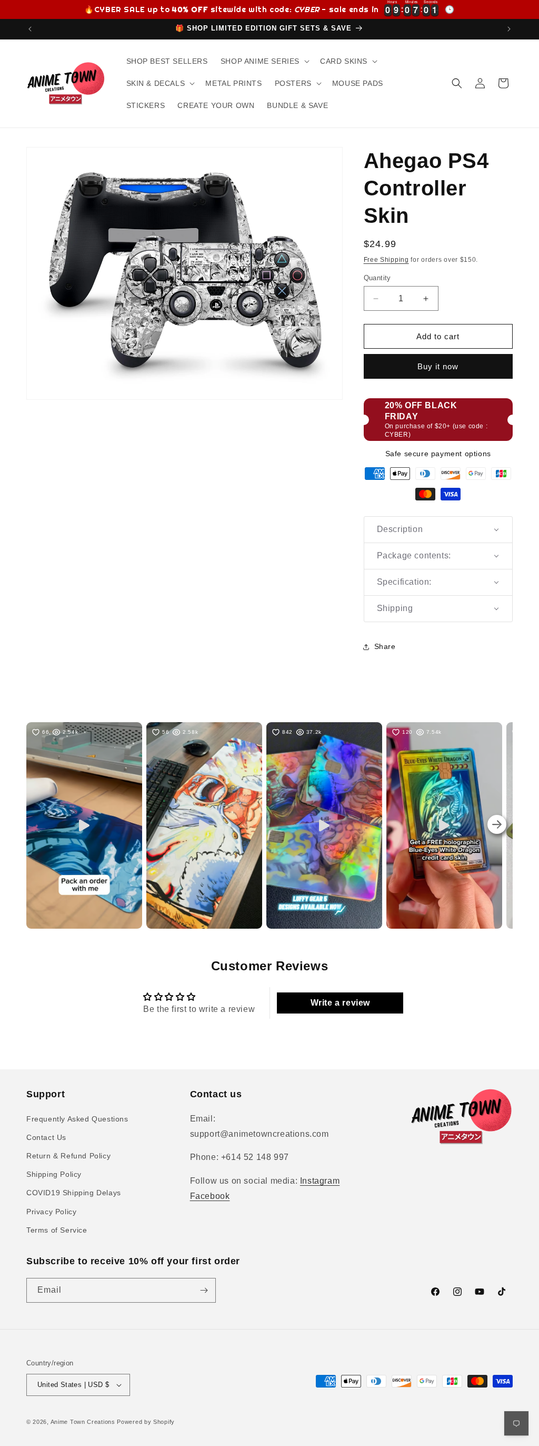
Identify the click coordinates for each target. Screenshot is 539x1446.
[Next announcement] (509, 29)
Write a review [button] (340, 1002)
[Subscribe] (203, 1290)
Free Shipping (386, 259)
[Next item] (496, 825)
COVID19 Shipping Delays (73, 1192)
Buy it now (437, 366)
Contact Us (46, 1137)
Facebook (210, 1196)
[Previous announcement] (30, 29)
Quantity (377, 278)
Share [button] (385, 646)
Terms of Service (56, 1230)
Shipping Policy (54, 1174)
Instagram (320, 1180)
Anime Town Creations (83, 1422)
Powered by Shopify (146, 1422)
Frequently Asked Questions (77, 1119)
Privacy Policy (51, 1211)
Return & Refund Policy (68, 1156)
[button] (264, 61)
